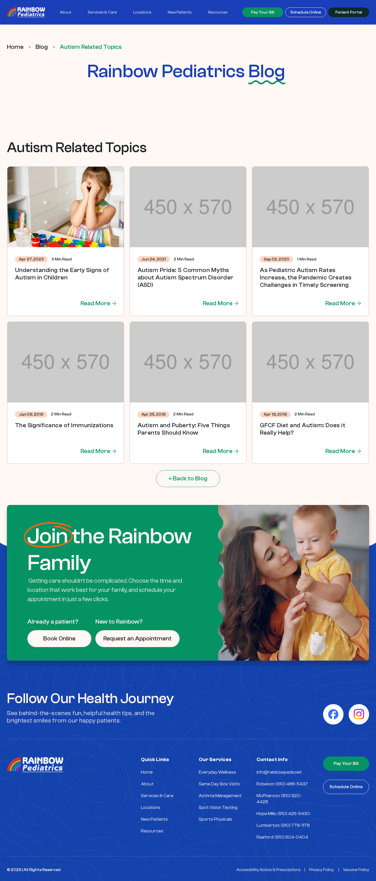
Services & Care (157, 795)
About (147, 784)
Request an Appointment (137, 638)
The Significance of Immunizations (64, 425)
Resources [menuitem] (218, 12)
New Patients (154, 819)
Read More (95, 303)
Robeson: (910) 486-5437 (282, 784)
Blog (42, 46)
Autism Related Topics (91, 46)
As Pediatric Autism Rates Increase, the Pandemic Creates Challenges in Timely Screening (305, 277)
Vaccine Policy (356, 869)
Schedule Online (305, 12)
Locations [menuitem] (142, 12)
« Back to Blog (188, 478)
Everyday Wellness (217, 772)
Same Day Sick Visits (219, 784)
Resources (152, 831)
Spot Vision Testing (218, 807)
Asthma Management (220, 795)
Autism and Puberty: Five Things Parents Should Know (184, 429)
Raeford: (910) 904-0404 (282, 837)
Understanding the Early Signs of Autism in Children (62, 274)
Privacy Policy (321, 869)
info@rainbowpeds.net (279, 772)
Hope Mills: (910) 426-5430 (283, 813)
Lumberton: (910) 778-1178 (283, 825)
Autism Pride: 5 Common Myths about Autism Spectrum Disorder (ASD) (186, 277)
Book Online (59, 638)
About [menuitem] (65, 12)
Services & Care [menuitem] (102, 12)
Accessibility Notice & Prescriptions (268, 869)
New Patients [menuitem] (180, 12)
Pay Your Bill (262, 12)
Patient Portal (348, 12)
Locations (150, 807)
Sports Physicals (215, 819)
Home (15, 46)
